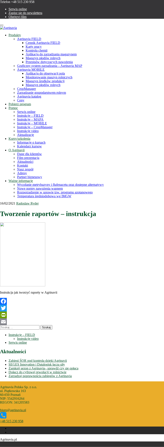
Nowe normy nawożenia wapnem (40, 188)
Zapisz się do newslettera (25, 13)
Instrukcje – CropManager (35, 127)
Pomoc (13, 108)
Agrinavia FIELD (29, 39)
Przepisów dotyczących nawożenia (49, 62)
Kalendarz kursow (29, 146)
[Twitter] (82, 308)
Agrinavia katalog (29, 96)
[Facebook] (82, 301)
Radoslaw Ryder (27, 203)
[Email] (82, 321)
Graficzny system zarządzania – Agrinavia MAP (49, 66)
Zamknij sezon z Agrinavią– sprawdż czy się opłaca (43, 368)
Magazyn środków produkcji (45, 81)
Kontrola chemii (36, 50)
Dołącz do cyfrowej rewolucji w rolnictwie (37, 372)
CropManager (26, 89)
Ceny (20, 100)
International (22, 444)
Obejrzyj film (17, 17)
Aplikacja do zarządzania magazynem (51, 54)
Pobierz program (20, 104)
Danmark (4, 444)
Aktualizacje (25, 135)
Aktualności (25, 161)
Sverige (16, 444)
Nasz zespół (25, 169)
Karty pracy (34, 46)
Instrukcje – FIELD (30, 115)
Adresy (22, 173)
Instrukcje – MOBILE (32, 123)
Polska (10, 444)
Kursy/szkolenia (19, 138)
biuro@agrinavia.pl (13, 410)
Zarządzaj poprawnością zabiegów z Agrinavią (40, 376)
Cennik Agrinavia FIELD (43, 43)
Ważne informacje (21, 181)
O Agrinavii (17, 150)
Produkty (15, 35)
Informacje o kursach (31, 142)
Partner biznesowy (29, 177)
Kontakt (22, 165)
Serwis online (18, 9)
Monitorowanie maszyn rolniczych (49, 77)
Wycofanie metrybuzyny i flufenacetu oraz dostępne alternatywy (60, 184)
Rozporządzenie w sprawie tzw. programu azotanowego (55, 192)
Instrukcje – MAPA (30, 119)
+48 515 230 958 (11, 421)
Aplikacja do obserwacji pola (45, 73)
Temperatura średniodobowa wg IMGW (44, 196)
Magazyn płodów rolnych (43, 58)
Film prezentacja (28, 158)
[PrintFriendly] (82, 314)
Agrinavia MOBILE (31, 69)
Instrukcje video (28, 131)
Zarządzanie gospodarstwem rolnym (41, 92)
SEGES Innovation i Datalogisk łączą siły (37, 364)
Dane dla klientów (29, 154)
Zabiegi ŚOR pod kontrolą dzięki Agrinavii (38, 360)
